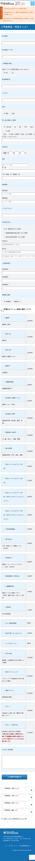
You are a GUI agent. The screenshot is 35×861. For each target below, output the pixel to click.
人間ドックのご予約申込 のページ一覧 (15, 818)
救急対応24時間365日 (20, 4)
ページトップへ (17, 857)
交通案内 (24, 857)
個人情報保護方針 (24, 845)
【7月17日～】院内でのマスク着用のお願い (15, 8)
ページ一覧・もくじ (12, 845)
